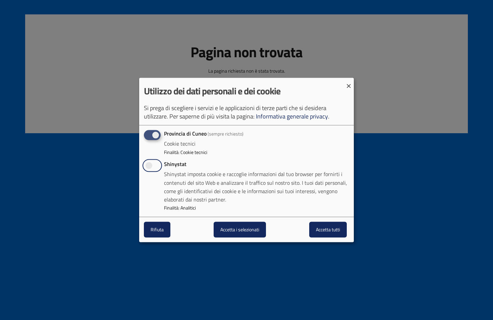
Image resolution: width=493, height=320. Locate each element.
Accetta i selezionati (239, 229)
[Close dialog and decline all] (349, 82)
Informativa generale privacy (292, 116)
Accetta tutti (328, 229)
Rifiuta (157, 229)
